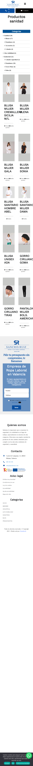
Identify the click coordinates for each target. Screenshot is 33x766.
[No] (31, 759)
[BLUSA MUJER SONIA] (24, 147)
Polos (7, 70)
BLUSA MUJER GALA (8, 168)
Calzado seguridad (12, 59)
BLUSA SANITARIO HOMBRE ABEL (11, 206)
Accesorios (9, 45)
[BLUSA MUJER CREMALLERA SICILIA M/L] (9, 88)
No (13, 763)
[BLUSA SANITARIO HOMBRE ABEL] (9, 192)
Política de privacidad (23, 763)
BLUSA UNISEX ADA (9, 259)
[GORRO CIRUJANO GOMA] (24, 238)
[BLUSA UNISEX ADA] (9, 238)
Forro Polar (9, 67)
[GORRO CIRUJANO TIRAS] (9, 291)
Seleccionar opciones (7, 126)
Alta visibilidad (9, 53)
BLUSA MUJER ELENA (24, 109)
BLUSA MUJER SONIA (24, 168)
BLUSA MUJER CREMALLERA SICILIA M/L (13, 112)
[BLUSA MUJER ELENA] (24, 88)
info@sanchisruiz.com (12, 465)
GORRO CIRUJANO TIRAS (11, 312)
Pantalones (9, 42)
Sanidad (6, 35)
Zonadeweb (23, 531)
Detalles (11, 126)
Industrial (7, 56)
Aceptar (7, 763)
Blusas (8, 38)
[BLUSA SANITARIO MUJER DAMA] (24, 192)
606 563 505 (9, 462)
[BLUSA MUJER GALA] (9, 147)
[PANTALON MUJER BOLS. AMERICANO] (24, 291)
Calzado (8, 49)
